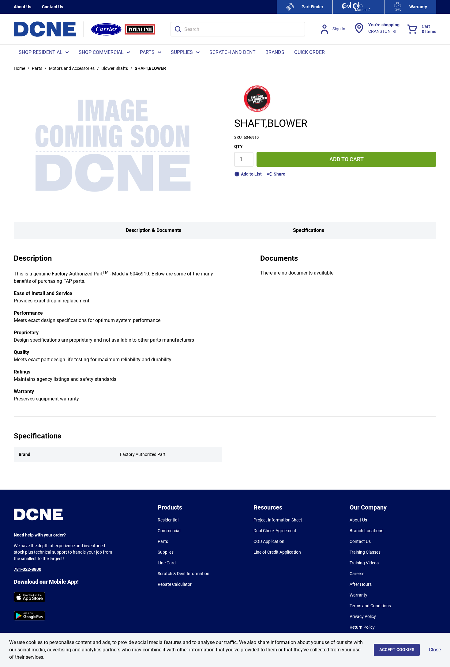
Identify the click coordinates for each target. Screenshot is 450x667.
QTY (238, 146)
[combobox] (238, 29)
